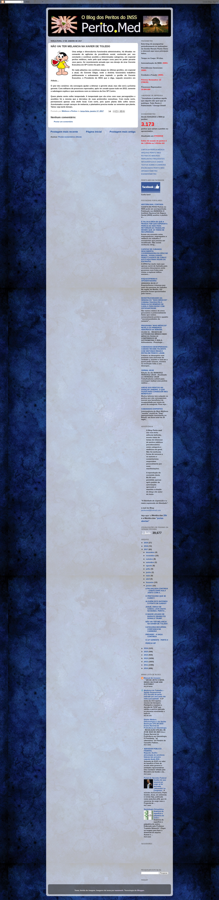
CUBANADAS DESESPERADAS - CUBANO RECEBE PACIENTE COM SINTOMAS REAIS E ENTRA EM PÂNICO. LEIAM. (154, 350)
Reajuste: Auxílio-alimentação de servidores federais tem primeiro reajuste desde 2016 (154, 756)
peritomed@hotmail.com (151, 510)
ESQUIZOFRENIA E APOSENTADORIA (149, 280)
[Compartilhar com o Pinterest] (123, 111)
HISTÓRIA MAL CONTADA (152, 204)
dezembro (150, 552)
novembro (150, 556)
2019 (146, 543)
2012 (146, 662)
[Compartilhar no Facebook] (121, 111)
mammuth (119, 890)
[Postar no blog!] (116, 111)
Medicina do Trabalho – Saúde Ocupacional (154, 691)
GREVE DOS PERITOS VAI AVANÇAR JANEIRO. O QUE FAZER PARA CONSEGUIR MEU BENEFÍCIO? (154, 391)
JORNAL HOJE (147, 370)
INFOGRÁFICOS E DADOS (152, 162)
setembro (150, 562)
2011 (146, 665)
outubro (149, 559)
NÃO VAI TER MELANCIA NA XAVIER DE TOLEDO (156, 623)
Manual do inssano (152, 678)
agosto (149, 566)
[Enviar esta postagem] (109, 111)
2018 (146, 546)
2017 (146, 549)
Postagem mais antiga (122, 131)
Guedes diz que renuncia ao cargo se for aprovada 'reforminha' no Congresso (160, 785)
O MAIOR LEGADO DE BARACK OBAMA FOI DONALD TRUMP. (155, 616)
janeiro (149, 586)
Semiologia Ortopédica (154, 809)
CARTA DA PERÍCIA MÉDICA (152, 150)
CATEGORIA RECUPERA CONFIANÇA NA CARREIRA (155, 629)
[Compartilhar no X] (119, 111)
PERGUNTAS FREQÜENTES (153, 159)
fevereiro (150, 582)
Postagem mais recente (64, 131)
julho (148, 569)
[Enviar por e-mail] (114, 111)
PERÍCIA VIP (150, 643)
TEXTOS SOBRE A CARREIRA (153, 165)
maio (148, 576)
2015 (146, 652)
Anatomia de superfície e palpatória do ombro (159, 814)
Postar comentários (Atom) (69, 137)
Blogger (140, 890)
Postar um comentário (63, 122)
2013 (146, 658)
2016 (146, 648)
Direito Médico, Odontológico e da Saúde (155, 721)
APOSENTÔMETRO (149, 171)
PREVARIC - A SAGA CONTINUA (153, 635)
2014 (146, 655)
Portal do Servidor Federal (155, 778)
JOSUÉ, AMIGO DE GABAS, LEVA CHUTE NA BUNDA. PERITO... (155, 609)
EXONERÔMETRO (148, 174)
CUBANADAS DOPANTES (152, 409)
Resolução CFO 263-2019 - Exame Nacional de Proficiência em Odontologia (155, 726)
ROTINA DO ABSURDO (150, 156)
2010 (146, 668)
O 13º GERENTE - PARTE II (156, 640)
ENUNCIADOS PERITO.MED (152, 168)
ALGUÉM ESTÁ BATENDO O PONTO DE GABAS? (156, 602)
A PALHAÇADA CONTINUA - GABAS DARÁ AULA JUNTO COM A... (156, 591)
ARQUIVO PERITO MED (151, 153)
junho (149, 572)
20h (165, 515)
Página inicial (94, 131)
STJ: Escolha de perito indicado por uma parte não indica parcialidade (155, 697)
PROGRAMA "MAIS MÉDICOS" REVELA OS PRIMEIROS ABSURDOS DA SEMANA (154, 328)
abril (148, 579)
